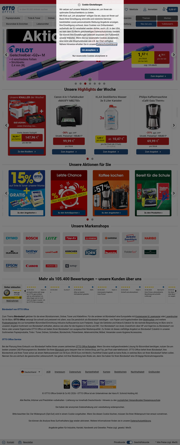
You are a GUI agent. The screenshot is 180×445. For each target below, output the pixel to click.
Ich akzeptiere (89, 50)
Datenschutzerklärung (107, 44)
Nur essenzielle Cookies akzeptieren (89, 56)
